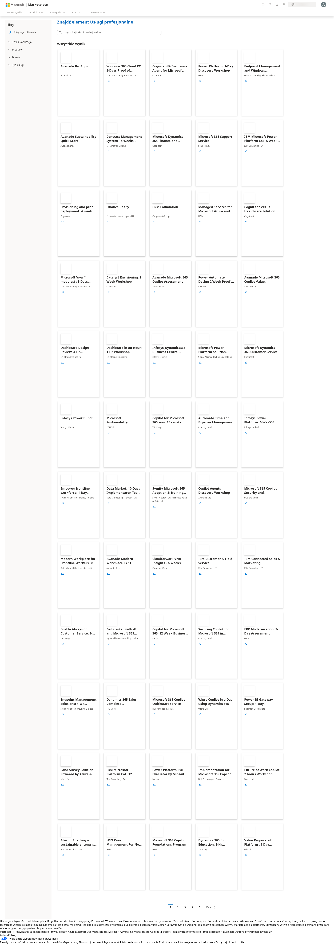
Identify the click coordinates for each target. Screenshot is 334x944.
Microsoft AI (7, 931)
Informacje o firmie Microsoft (203, 931)
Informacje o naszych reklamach (196, 942)
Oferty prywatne (163, 921)
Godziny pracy (82, 921)
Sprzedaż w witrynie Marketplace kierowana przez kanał (298, 924)
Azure (71, 931)
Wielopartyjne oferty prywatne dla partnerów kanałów (31, 928)
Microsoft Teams (169, 931)
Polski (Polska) (8, 935)
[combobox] (110, 32)
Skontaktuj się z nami (91, 942)
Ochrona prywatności (247, 931)
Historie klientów (64, 921)
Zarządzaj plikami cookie (230, 942)
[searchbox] (32, 32)
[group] (62, 81)
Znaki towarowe (168, 942)
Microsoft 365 (100, 931)
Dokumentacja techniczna (138, 921)
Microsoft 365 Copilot (146, 931)
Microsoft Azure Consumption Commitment (198, 921)
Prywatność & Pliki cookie (118, 942)
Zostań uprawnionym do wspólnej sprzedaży (183, 924)
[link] (79, 82)
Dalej (209, 907)
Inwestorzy (266, 931)
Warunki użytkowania (146, 942)
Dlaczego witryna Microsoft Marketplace (23, 921)
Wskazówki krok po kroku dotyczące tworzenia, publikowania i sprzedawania (113, 924)
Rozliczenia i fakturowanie (239, 921)
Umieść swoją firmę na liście (292, 921)
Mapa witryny (70, 942)
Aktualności (227, 931)
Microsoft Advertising (120, 931)
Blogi (50, 921)
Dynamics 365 (83, 931)
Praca (182, 931)
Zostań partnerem (264, 921)
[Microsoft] (15, 5)
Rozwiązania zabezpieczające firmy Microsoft (41, 931)
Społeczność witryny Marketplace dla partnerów (237, 924)
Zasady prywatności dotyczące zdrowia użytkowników (31, 942)
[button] (60, 32)
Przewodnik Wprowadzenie (107, 921)
